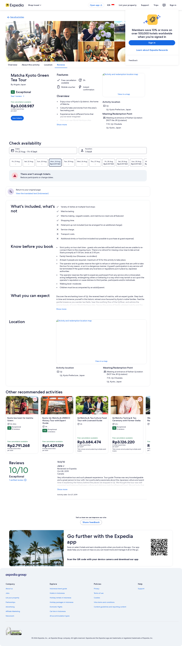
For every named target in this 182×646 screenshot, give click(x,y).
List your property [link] (12, 598)
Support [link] (141, 588)
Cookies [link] (97, 598)
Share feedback (91, 522)
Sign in (173, 5)
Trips (156, 5)
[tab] (16, 163)
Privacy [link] (96, 588)
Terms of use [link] (99, 593)
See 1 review (16, 96)
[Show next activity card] (150, 425)
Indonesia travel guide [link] (58, 588)
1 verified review (16, 480)
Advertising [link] (10, 607)
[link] (152, 60)
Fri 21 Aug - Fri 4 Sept (26, 151)
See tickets (17, 118)
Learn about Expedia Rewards (152, 50)
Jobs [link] (7, 593)
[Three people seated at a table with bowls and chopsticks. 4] (96, 51)
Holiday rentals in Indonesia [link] (60, 598)
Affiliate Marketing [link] (13, 611)
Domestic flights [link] (56, 607)
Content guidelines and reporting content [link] (110, 607)
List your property (127, 5)
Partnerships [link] (10, 602)
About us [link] (9, 588)
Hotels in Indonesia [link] (57, 593)
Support (145, 5)
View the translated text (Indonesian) (32, 193)
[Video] (96, 31)
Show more (62, 124)
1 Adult (88, 151)
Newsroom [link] (10, 616)
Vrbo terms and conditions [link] (104, 602)
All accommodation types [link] (60, 616)
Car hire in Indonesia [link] (58, 611)
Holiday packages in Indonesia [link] (61, 602)
